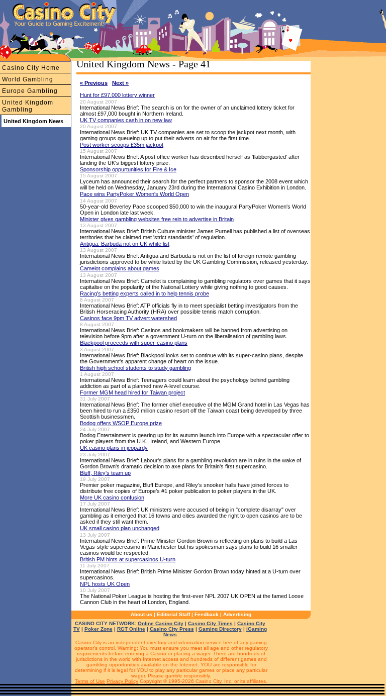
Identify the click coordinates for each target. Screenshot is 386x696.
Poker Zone (98, 629)
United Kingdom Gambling (27, 106)
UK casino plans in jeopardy (114, 448)
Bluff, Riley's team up (105, 473)
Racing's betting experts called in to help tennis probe (144, 293)
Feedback (207, 614)
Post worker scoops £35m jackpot (121, 145)
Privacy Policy (122, 681)
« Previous (94, 83)
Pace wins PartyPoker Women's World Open (134, 194)
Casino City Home (31, 67)
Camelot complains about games (119, 268)
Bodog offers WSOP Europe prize (121, 423)
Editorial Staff (173, 614)
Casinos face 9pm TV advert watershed (128, 318)
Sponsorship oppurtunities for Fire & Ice (128, 169)
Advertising (237, 614)
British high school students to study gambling (135, 368)
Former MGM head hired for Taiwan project (132, 392)
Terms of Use (90, 681)
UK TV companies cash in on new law (126, 120)
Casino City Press (172, 629)
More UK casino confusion (112, 497)
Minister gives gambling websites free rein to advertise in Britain (157, 219)
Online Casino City (160, 623)
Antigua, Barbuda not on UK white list (124, 244)
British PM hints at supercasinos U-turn (127, 559)
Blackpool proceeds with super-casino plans (133, 343)
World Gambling (27, 79)
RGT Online (131, 629)
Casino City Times (210, 623)
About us (141, 614)
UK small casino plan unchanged (119, 528)
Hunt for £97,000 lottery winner (117, 95)
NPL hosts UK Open (105, 584)
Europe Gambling (30, 90)
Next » (120, 83)
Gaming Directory (220, 629)
